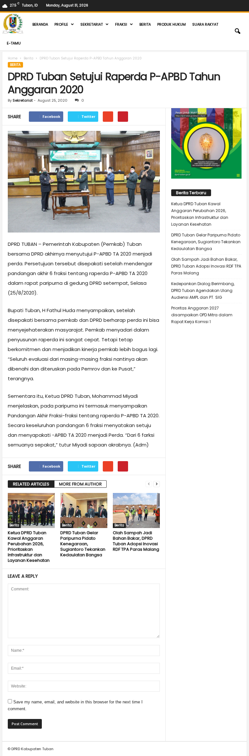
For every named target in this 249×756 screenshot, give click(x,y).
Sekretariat (91, 24)
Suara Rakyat (205, 24)
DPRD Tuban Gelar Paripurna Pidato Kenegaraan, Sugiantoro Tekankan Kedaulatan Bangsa (82, 544)
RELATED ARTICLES (31, 484)
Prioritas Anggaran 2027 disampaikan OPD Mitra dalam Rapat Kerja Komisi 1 (201, 314)
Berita (145, 24)
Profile (61, 24)
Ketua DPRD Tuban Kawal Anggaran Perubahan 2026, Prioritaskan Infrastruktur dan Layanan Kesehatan (29, 546)
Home (13, 58)
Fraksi (121, 24)
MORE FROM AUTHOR (80, 484)
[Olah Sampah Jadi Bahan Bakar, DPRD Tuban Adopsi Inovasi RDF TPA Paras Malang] (136, 510)
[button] (237, 31)
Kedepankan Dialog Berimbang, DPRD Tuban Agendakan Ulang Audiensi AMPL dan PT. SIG (202, 290)
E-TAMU (14, 43)
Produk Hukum (171, 24)
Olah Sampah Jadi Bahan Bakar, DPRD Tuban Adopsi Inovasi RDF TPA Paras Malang (136, 541)
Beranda (40, 24)
